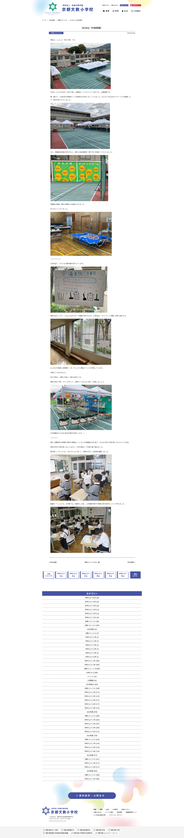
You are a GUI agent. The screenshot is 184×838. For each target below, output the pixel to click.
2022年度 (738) (92, 735)
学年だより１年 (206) (92, 779)
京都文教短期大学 (68, 830)
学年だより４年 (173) (92, 731)
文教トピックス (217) (92, 759)
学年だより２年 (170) (92, 696)
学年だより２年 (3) (92, 641)
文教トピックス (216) (92, 739)
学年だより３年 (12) (92, 609)
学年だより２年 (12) (92, 613)
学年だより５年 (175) (92, 708)
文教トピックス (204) (92, 716)
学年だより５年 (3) (92, 653)
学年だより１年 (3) (92, 637)
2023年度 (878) (92, 712)
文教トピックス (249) (92, 775)
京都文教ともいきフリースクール (108, 833)
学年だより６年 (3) (92, 657)
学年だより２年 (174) (92, 747)
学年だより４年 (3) (92, 649)
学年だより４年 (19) (92, 605)
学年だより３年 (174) (92, 751)
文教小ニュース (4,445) (92, 668)
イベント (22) (92, 676)
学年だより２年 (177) (92, 767)
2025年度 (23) (92, 629)
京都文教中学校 (100, 830)
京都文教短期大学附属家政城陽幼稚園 (56, 833)
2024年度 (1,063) (92, 684)
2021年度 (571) (92, 755)
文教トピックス (56, 33)
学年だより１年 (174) (92, 743)
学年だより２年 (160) (92, 664)
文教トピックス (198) (92, 688)
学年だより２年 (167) (92, 724)
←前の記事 (53, 562)
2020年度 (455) (92, 771)
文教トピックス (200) (92, 625)
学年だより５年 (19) (92, 601)
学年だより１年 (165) (92, 720)
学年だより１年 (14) (92, 617)
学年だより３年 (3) (92, 645)
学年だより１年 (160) (92, 661)
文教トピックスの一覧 (92, 562)
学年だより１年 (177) (92, 763)
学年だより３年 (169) (92, 727)
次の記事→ (131, 562)
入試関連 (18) (92, 680)
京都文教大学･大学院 (51, 830)
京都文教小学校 (115, 830)
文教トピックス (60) (92, 621)
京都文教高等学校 (85, 830)
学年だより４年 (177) (92, 704)
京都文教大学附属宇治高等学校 (83, 833)
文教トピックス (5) (92, 633)
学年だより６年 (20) (92, 598)
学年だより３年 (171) (92, 700)
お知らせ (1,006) (92, 672)
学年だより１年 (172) (92, 692)
